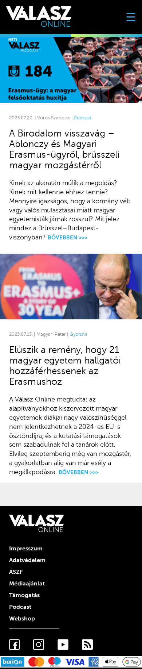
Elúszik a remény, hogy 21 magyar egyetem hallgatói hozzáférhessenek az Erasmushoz (65, 366)
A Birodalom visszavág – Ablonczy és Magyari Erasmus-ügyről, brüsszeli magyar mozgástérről (64, 149)
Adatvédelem (27, 560)
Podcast (82, 117)
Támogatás (24, 595)
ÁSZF (16, 572)
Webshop (22, 618)
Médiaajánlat (27, 583)
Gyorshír (78, 334)
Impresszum (26, 548)
